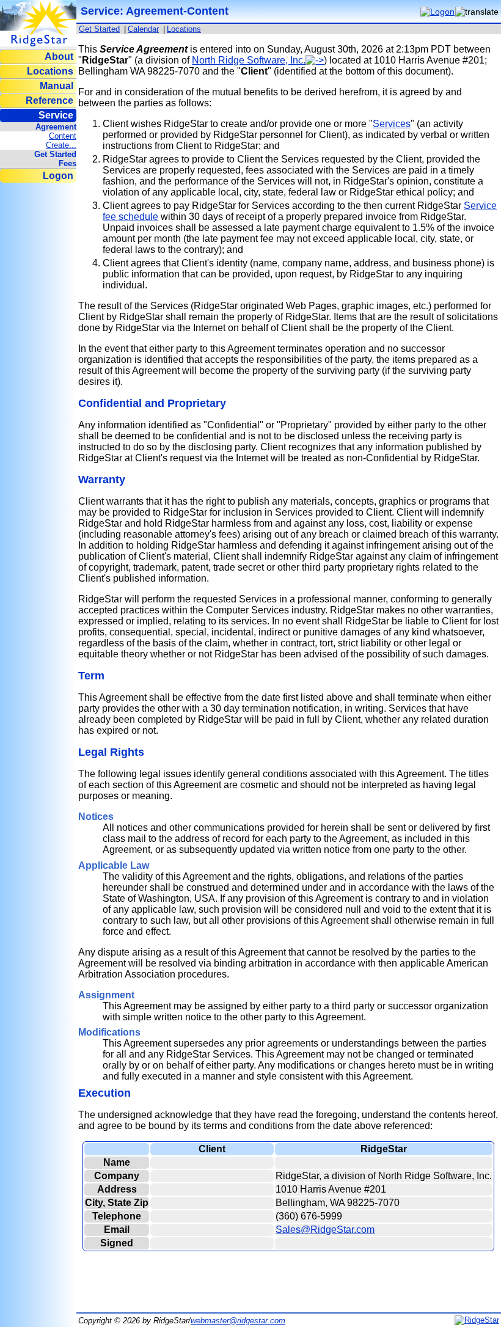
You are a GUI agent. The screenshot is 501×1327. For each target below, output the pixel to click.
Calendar (143, 29)
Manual (56, 86)
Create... (61, 145)
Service (55, 115)
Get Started (55, 154)
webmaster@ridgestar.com (238, 1320)
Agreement (55, 126)
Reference (49, 100)
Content (62, 136)
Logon (58, 175)
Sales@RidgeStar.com (325, 1229)
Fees (67, 163)
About (59, 56)
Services (392, 124)
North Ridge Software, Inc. (248, 60)
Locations (50, 71)
